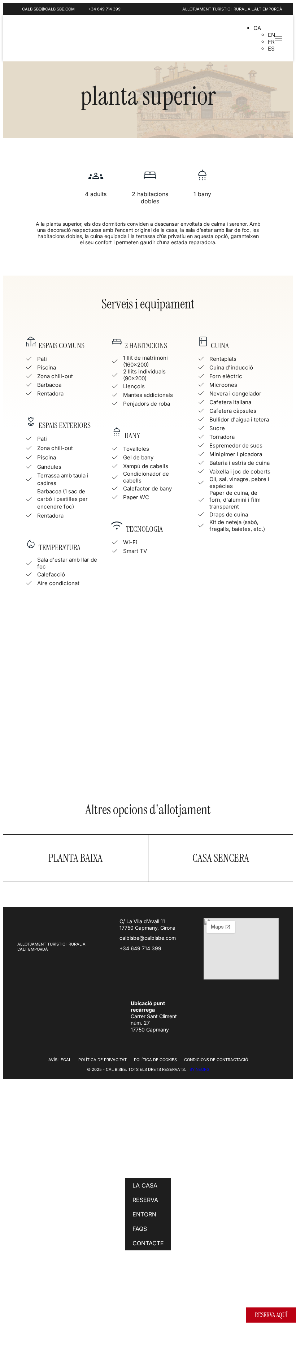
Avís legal (59, 1059)
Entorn (144, 1214)
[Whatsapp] (215, 38)
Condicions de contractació (216, 1059)
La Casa (144, 1185)
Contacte (148, 1243)
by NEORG (199, 1069)
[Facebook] (135, 1295)
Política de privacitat (102, 1059)
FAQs (139, 1228)
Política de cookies (155, 1059)
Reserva (145, 1199)
